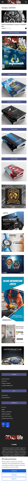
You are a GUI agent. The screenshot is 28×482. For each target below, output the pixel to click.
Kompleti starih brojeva (7, 418)
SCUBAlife (3, 28)
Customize (14, 474)
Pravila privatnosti (5, 397)
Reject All (14, 478)
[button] (2, 2)
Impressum (4, 381)
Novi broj (3, 407)
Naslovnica (3, 5)
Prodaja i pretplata (5, 383)
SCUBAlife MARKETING (7, 385)
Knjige (2, 409)
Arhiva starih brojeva (6, 416)
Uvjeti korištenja (5, 379)
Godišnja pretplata (5, 414)
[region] (14, 469)
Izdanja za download (6, 411)
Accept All (14, 470)
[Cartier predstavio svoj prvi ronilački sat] (14, 16)
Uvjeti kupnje (4, 395)
